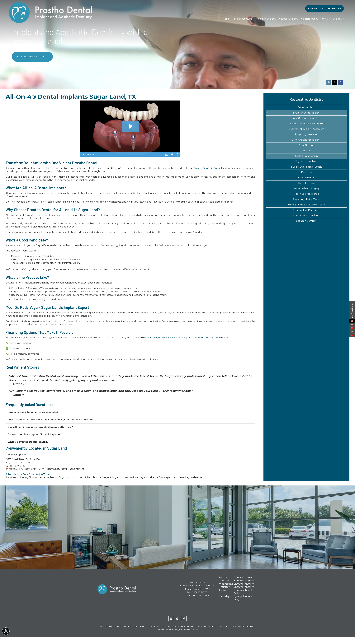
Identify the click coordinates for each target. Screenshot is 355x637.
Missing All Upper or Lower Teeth (306, 204)
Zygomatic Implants (306, 161)
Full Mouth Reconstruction (306, 167)
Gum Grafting (306, 145)
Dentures (306, 172)
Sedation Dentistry (306, 221)
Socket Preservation (306, 156)
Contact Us (338, 18)
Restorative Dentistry (265, 18)
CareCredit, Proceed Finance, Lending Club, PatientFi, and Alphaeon (183, 337)
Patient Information (242, 18)
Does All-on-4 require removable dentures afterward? (40, 427)
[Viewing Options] (6, 631)
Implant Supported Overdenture (306, 123)
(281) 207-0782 (17, 465)
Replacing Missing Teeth (306, 199)
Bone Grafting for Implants (306, 118)
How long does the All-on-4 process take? (33, 412)
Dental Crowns (306, 183)
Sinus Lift (306, 150)
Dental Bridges (306, 177)
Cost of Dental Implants (306, 215)
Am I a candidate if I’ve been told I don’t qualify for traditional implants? (51, 419)
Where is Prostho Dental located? (28, 442)
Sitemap (250, 626)
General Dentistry (309, 18)
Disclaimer (238, 626)
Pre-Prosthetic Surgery (306, 188)
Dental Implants (306, 107)
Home (226, 18)
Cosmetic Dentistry (288, 18)
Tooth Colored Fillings (306, 194)
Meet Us (325, 18)
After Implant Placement (306, 210)
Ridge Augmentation (306, 134)
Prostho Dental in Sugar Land (210, 168)
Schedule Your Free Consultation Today (28, 474)
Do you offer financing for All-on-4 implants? (35, 434)
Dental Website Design (169, 629)
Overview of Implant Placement (306, 129)
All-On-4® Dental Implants (306, 112)
